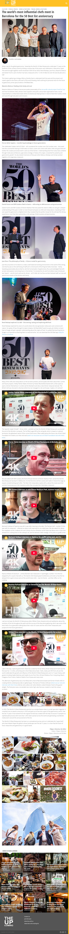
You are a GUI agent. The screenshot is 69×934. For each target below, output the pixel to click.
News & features (24, 9)
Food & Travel (13, 9)
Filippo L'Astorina (15, 59)
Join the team (27, 919)
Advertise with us (28, 921)
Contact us (27, 916)
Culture (4, 9)
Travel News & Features (39, 9)
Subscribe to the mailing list (31, 923)
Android (10, 334)
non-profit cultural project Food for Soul (53, 89)
